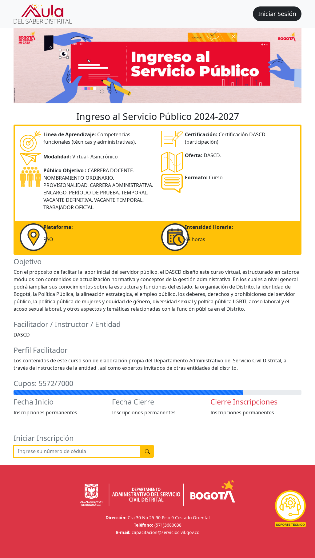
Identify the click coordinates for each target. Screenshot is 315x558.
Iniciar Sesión (277, 14)
